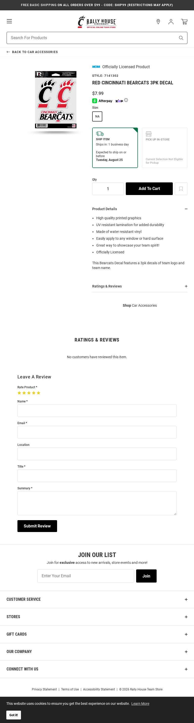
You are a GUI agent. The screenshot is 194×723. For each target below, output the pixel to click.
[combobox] (85, 38)
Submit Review (37, 526)
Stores (13, 616)
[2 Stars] (24, 393)
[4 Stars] (34, 393)
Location (23, 445)
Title (20, 466)
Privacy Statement (44, 689)
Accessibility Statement (99, 689)
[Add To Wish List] (181, 188)
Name (21, 401)
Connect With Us (22, 669)
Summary (23, 488)
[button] (158, 21)
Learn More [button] (140, 704)
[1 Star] (19, 393)
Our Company (19, 651)
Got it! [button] (13, 715)
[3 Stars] (29, 393)
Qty (94, 179)
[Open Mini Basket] (184, 22)
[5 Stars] (39, 393)
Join (146, 576)
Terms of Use (70, 689)
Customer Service (24, 599)
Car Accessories (140, 305)
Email (21, 423)
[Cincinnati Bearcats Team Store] (97, 22)
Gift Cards (17, 634)
